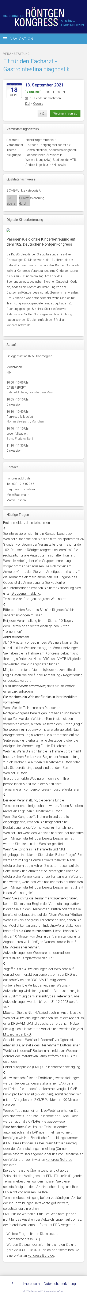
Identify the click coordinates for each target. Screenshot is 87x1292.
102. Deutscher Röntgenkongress (43, 16)
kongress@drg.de (18, 325)
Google (38, 103)
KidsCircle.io (19, 254)
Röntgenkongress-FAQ (23, 1239)
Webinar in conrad (65, 113)
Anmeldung (65, 588)
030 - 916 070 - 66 (32, 1250)
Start (15, 1284)
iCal (27, 103)
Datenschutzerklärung (60, 1284)
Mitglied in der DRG (17, 1034)
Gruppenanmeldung (25, 593)
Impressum (31, 1284)
